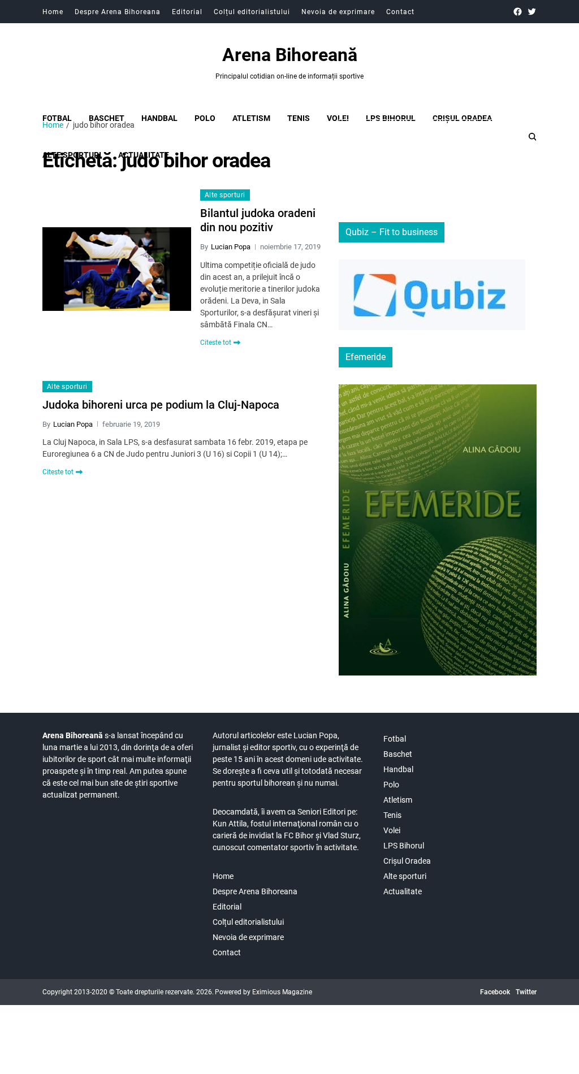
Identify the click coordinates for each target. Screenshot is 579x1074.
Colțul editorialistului (252, 12)
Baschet (106, 118)
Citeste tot (215, 343)
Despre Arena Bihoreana (118, 12)
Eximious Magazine (282, 992)
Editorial (187, 12)
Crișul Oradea (462, 118)
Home (52, 12)
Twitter (526, 992)
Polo (205, 118)
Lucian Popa (230, 246)
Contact (400, 12)
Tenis (298, 118)
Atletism (251, 118)
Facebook (495, 992)
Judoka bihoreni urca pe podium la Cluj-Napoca (160, 405)
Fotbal (57, 118)
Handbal (159, 118)
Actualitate (402, 891)
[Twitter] (532, 11)
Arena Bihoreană (289, 55)
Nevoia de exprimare (338, 12)
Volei (338, 118)
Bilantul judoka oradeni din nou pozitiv (258, 220)
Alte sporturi (225, 195)
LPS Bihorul (391, 118)
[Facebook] (517, 11)
